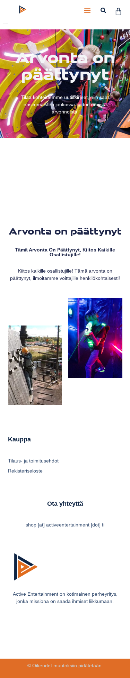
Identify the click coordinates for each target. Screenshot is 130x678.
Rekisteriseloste (25, 471)
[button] (87, 10)
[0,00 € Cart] (118, 12)
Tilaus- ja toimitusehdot (33, 461)
